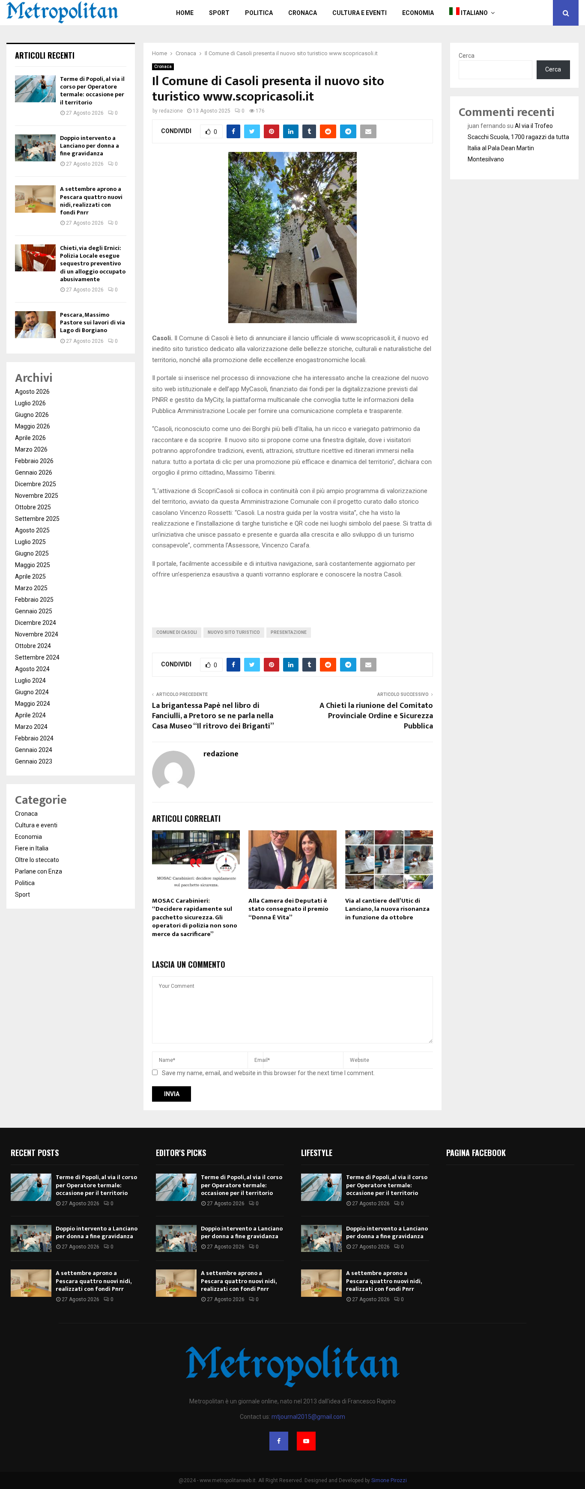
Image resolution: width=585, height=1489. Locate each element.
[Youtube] (306, 1441)
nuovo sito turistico (234, 632)
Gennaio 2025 (33, 611)
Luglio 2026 (30, 403)
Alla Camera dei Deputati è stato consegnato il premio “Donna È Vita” (288, 909)
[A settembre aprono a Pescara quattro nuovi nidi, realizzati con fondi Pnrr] (35, 198)
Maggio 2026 (32, 426)
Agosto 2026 (32, 391)
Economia (418, 12)
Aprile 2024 (30, 715)
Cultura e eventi (36, 825)
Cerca (467, 55)
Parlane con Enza (38, 871)
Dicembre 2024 (35, 622)
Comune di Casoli (176, 632)
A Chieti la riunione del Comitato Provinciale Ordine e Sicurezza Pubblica (376, 716)
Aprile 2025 (30, 576)
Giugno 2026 (32, 414)
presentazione (289, 632)
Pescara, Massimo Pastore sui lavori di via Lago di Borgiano (92, 322)
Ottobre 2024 (33, 645)
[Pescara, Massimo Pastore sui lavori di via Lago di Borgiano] (35, 324)
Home (185, 12)
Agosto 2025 (32, 530)
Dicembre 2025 (35, 484)
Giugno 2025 (32, 553)
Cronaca (302, 12)
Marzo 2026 (31, 449)
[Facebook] (278, 1441)
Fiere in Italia (31, 848)
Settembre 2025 (37, 518)
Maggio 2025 (32, 565)
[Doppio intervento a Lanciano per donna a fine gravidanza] (35, 147)
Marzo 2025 (31, 588)
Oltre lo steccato (37, 859)
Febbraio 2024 (34, 738)
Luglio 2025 (30, 541)
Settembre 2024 (37, 657)
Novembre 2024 (36, 634)
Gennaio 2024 (33, 749)
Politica (259, 12)
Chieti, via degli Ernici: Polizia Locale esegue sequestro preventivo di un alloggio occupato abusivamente (92, 263)
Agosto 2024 (32, 669)
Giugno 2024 (32, 692)
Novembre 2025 (36, 495)
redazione (171, 111)
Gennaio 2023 (33, 761)
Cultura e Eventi (359, 12)
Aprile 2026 (30, 437)
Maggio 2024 (32, 703)
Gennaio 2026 (33, 472)
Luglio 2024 (30, 680)
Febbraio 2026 (34, 461)
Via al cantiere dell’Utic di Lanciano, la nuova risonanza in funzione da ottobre (387, 909)
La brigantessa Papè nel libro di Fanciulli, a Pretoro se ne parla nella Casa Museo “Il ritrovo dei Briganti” (213, 716)
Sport (219, 12)
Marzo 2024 (31, 726)
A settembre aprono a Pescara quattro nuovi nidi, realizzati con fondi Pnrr (91, 200)
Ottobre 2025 (33, 507)
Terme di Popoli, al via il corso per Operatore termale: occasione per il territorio (92, 90)
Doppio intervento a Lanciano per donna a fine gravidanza (89, 145)
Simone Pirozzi (389, 1480)
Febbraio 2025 (34, 599)
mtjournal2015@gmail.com (308, 1416)
